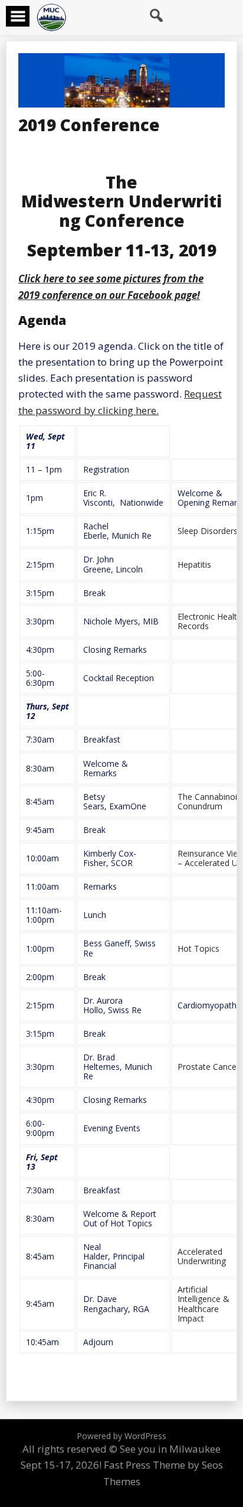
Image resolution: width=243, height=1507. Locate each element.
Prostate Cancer (208, 1066)
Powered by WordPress (121, 1435)
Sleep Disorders (208, 530)
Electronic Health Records (210, 621)
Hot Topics (198, 948)
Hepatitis (194, 564)
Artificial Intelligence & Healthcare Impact (203, 1303)
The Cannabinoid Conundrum (210, 801)
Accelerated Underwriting (202, 1256)
